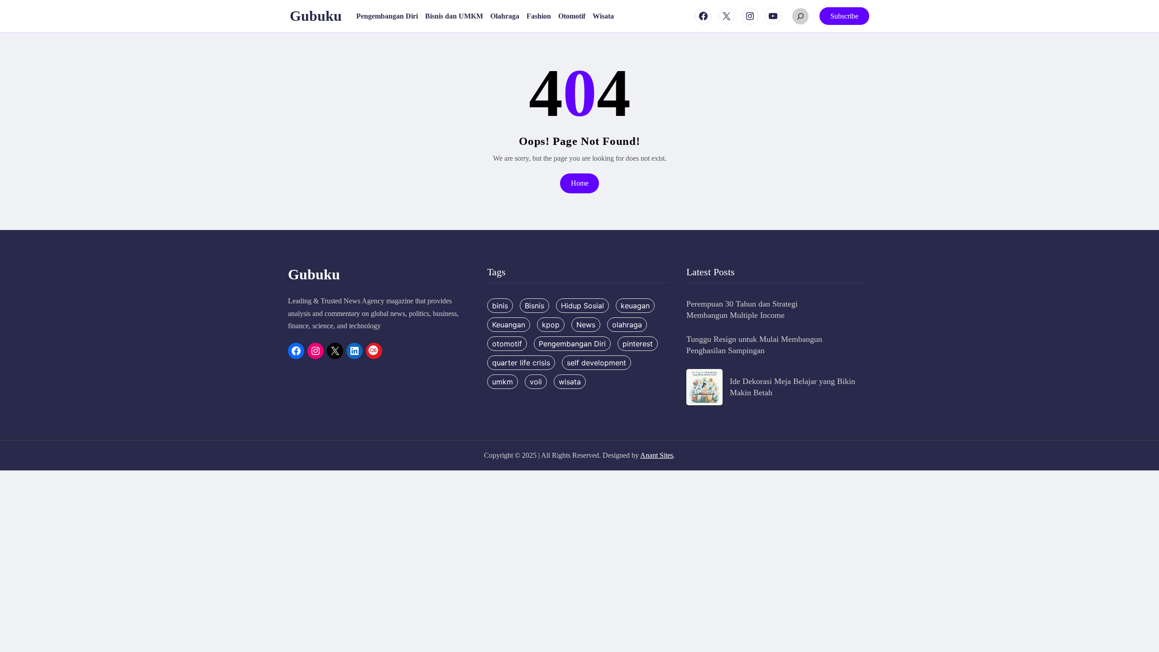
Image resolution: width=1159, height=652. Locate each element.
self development (596, 362)
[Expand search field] (800, 16)
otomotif (507, 343)
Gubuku (316, 16)
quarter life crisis (521, 362)
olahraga (627, 324)
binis (500, 305)
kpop (551, 324)
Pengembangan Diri (572, 343)
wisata (570, 381)
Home (580, 183)
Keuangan (508, 324)
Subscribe (844, 16)
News (585, 324)
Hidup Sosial (582, 305)
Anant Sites (656, 455)
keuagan (635, 305)
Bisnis (534, 305)
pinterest (638, 343)
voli (536, 381)
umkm (502, 381)
